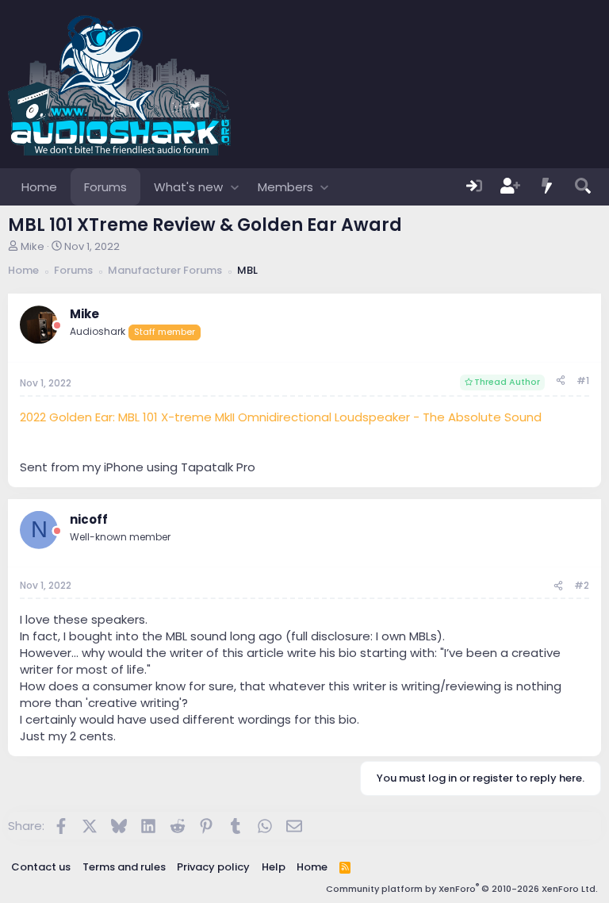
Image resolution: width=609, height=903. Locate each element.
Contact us (41, 866)
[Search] (583, 187)
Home (39, 187)
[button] (234, 187)
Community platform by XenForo (462, 888)
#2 (581, 585)
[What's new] (547, 187)
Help (273, 866)
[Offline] (57, 325)
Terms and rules (124, 866)
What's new (188, 187)
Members (285, 187)
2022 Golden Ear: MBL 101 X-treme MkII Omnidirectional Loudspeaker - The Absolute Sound (281, 417)
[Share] (560, 381)
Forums (105, 187)
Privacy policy (213, 866)
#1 (582, 380)
